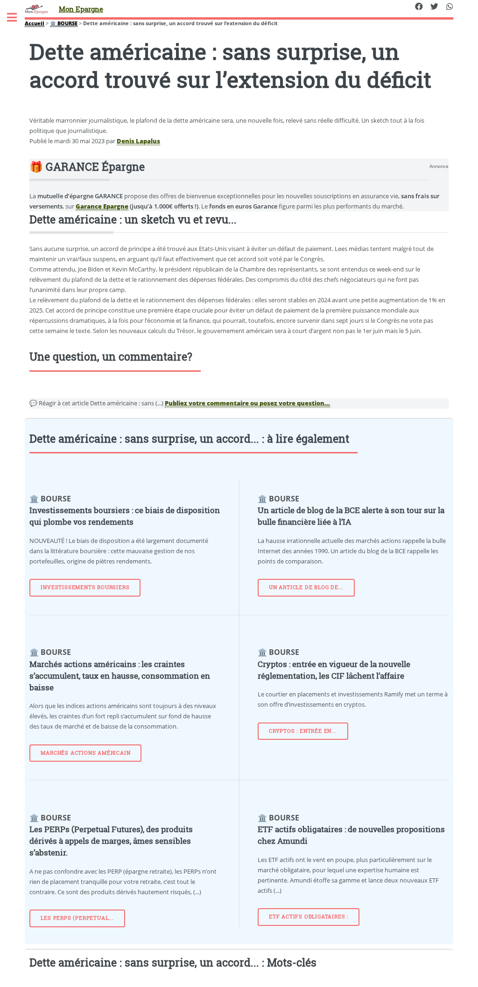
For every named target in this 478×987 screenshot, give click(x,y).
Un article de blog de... (306, 587)
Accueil (34, 23)
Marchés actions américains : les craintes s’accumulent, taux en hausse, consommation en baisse (119, 676)
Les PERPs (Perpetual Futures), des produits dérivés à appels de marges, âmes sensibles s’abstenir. (111, 841)
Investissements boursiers (85, 587)
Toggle (17, 17)
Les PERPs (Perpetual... (77, 918)
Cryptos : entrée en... (303, 731)
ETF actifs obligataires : (308, 916)
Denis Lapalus (138, 141)
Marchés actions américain (85, 753)
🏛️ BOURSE (63, 23)
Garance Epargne (102, 206)
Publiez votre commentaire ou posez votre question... (247, 403)
